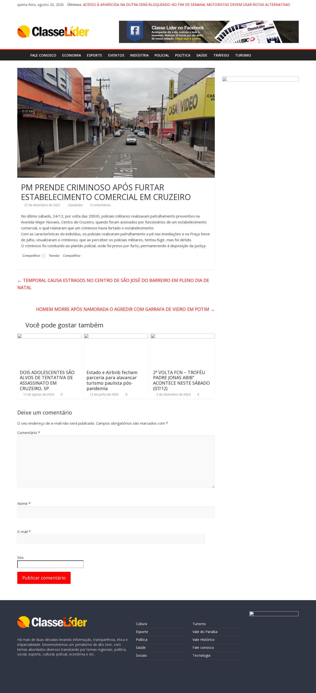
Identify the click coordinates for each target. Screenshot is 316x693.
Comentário (28, 432)
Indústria (139, 55)
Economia (71, 55)
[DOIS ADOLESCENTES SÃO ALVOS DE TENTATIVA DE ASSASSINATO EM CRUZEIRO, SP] (49, 336)
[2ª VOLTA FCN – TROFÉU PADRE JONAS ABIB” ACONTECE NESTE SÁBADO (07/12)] (183, 336)
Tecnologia (201, 655)
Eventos (116, 55)
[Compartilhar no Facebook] (30, 256)
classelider (76, 205)
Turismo (243, 55)
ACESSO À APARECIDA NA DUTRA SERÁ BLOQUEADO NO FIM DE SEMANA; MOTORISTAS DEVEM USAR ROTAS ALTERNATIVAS (186, 4)
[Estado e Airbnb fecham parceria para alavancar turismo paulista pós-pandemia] (116, 336)
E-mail (24, 531)
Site (20, 557)
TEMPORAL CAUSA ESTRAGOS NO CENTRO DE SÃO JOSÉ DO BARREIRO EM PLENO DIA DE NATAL (113, 283)
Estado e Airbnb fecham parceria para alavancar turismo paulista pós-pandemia (112, 380)
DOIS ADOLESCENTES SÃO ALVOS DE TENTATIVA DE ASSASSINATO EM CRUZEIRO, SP (47, 380)
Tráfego (221, 55)
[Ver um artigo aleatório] (294, 55)
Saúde (201, 55)
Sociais (141, 655)
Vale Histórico (204, 639)
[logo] (52, 618)
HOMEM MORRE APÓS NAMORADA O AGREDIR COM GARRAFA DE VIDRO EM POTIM (125, 309)
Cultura (141, 623)
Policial (162, 55)
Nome (24, 503)
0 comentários (100, 205)
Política (182, 55)
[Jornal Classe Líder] (22, 55)
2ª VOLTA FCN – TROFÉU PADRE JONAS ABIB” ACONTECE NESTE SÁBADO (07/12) (181, 380)
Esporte (94, 55)
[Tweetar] (53, 256)
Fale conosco (43, 55)
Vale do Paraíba (205, 631)
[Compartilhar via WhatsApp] (70, 256)
